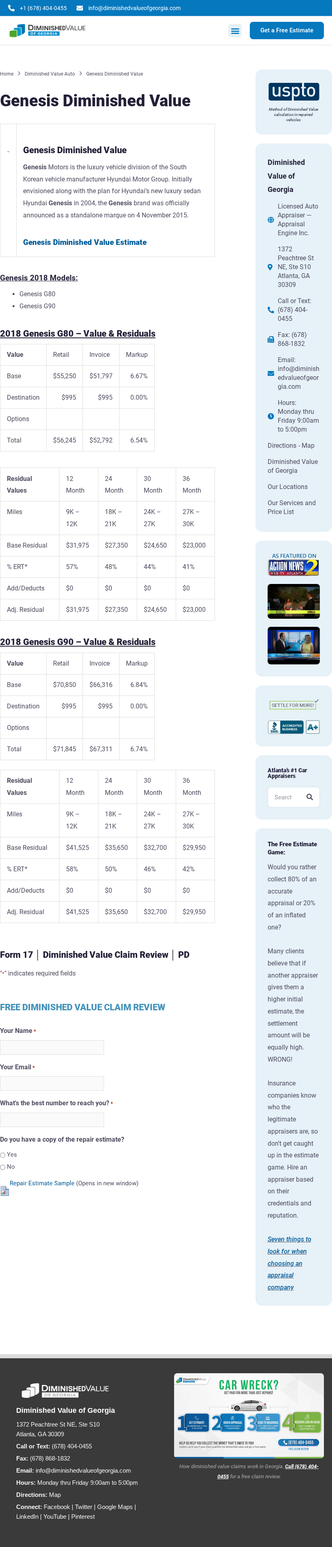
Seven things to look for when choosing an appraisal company (289, 1263)
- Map (306, 445)
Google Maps (115, 1506)
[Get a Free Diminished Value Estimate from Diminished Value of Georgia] (249, 1415)
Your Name (18, 1031)
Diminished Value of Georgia (293, 466)
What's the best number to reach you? (56, 1103)
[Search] (309, 797)
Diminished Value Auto (50, 74)
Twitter (83, 1506)
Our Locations (288, 487)
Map (55, 1494)
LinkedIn (27, 1516)
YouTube (54, 1516)
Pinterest (83, 1516)
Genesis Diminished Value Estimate (85, 242)
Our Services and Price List (292, 507)
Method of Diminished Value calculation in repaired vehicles (293, 114)
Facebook (57, 1506)
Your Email (17, 1067)
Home (6, 74)
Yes (12, 1154)
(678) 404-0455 (292, 314)
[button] (235, 30)
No (11, 1166)
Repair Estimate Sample (42, 1183)
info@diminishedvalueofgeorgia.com (298, 377)
